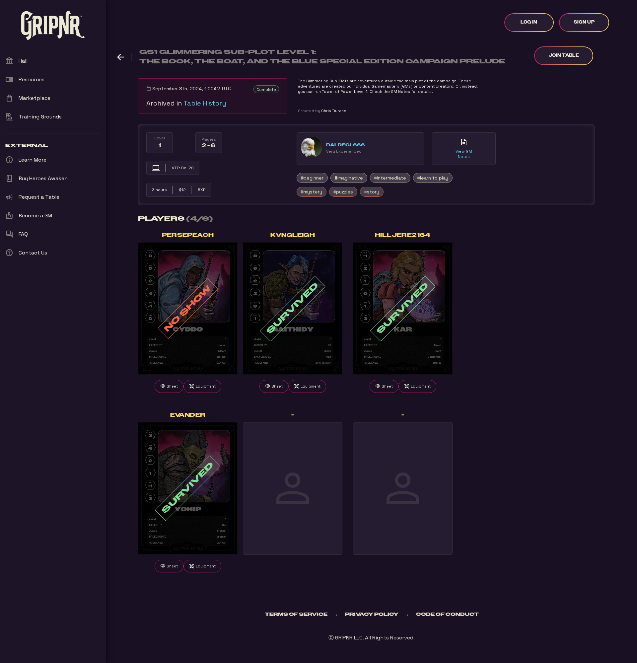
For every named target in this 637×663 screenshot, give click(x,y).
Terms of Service (296, 615)
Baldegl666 (345, 145)
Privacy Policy (371, 615)
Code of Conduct (447, 615)
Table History (204, 103)
